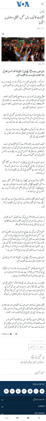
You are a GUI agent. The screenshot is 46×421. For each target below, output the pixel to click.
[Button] (3, 34)
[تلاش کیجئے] (39, 418)
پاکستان (42, 12)
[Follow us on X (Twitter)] (36, 391)
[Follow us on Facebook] (42, 391)
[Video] (17, 418)
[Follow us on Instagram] (24, 391)
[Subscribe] (6, 391)
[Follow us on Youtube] (30, 391)
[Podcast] (12, 391)
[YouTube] (28, 418)
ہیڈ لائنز (7, 418)
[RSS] (18, 391)
